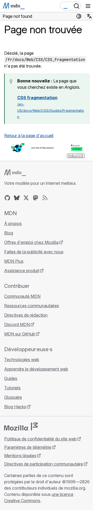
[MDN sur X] (26, 198)
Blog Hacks (15, 406)
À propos (13, 223)
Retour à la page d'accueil (29, 135)
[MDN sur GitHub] (7, 198)
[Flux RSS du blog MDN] (45, 198)
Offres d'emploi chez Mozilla (31, 242)
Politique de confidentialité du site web (40, 438)
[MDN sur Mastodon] (35, 198)
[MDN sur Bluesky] (17, 198)
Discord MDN (17, 324)
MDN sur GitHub (19, 334)
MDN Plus (14, 261)
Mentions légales (20, 455)
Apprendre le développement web (36, 369)
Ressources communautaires (31, 305)
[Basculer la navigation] (88, 6)
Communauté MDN (22, 296)
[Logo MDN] (15, 173)
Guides (10, 378)
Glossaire (13, 397)
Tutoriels (12, 387)
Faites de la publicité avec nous (33, 251)
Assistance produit (21, 270)
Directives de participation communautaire (43, 464)
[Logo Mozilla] (21, 426)
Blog (8, 233)
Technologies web (21, 359)
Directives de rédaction (26, 315)
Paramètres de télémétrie (27, 447)
